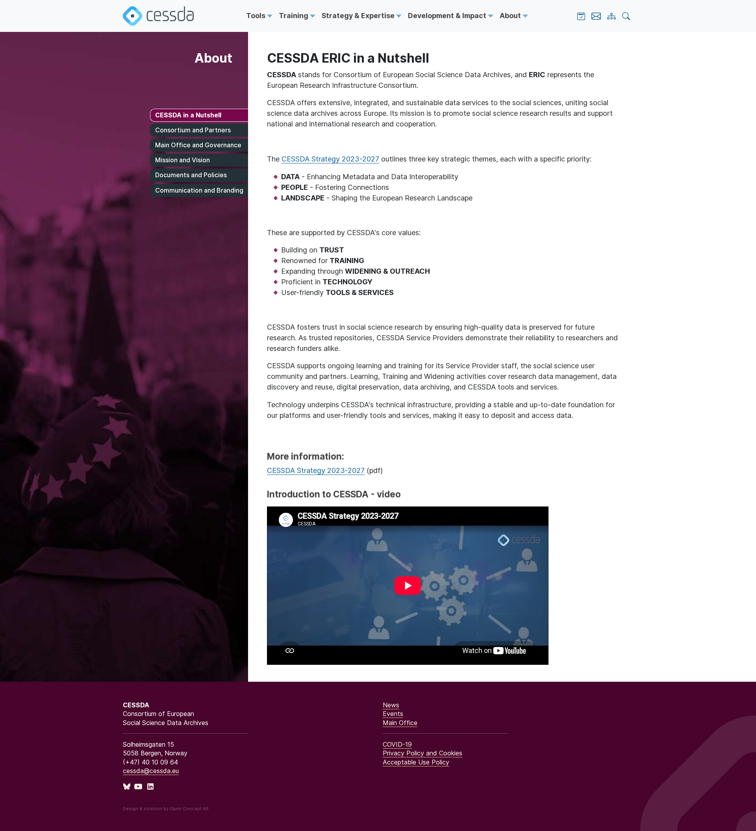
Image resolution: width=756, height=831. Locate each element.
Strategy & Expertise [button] (359, 15)
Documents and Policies (191, 175)
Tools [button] (256, 15)
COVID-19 (397, 744)
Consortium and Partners (193, 130)
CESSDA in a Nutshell (188, 115)
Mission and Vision (182, 160)
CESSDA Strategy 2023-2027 (330, 159)
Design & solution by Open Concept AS (166, 808)
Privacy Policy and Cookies (422, 753)
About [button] (511, 15)
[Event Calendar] (581, 16)
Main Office (400, 723)
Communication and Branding (199, 190)
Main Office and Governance (198, 145)
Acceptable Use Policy (416, 762)
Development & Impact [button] (448, 15)
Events (393, 714)
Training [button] (294, 15)
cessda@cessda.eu (151, 771)
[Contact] (596, 16)
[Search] (626, 16)
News (391, 705)
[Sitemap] (611, 16)
